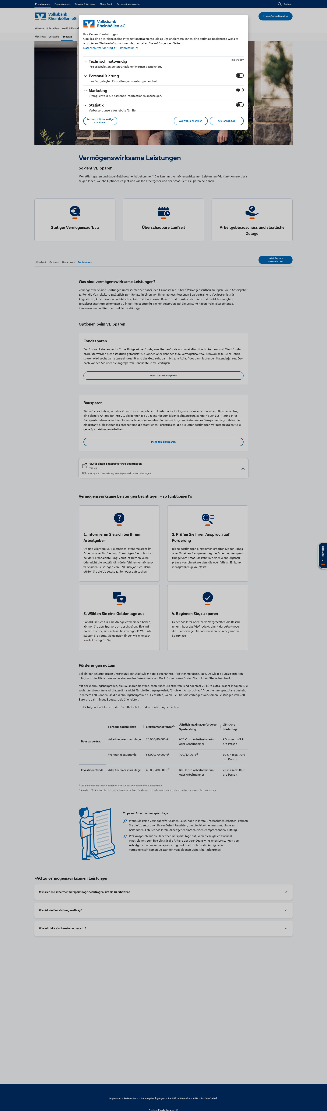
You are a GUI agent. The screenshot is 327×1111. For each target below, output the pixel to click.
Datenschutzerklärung (98, 48)
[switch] (240, 75)
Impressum (127, 48)
